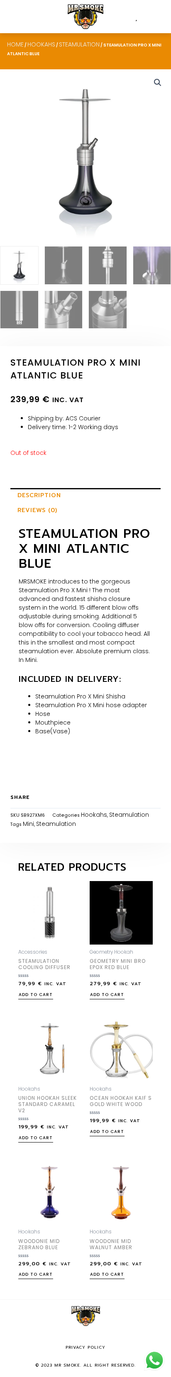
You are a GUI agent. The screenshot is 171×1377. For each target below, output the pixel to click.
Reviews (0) (37, 510)
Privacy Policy (85, 1347)
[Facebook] (73, 1337)
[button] (157, 16)
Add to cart (36, 995)
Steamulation (79, 44)
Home (15, 44)
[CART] (143, 16)
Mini (28, 824)
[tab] (85, 495)
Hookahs (41, 44)
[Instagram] (85, 1337)
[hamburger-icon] (15, 16)
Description (39, 495)
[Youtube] (98, 1337)
